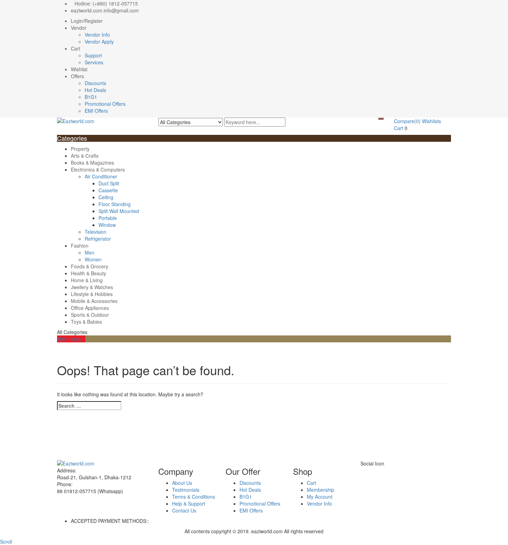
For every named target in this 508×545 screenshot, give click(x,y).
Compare (407, 121)
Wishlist (79, 69)
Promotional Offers (105, 103)
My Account (319, 496)
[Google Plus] (377, 470)
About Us (182, 482)
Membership (320, 489)
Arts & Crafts (84, 155)
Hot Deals (95, 89)
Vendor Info (97, 34)
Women (93, 259)
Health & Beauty (88, 273)
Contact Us (184, 510)
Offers (77, 76)
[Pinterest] (385, 470)
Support (93, 55)
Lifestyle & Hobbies (92, 293)
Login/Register (87, 20)
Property (80, 148)
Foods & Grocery (89, 266)
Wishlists (431, 121)
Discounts (95, 83)
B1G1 (91, 96)
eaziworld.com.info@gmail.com (105, 10)
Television (95, 231)
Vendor (78, 27)
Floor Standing (114, 204)
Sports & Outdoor (90, 314)
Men (89, 252)
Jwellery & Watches (92, 287)
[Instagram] (389, 470)
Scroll (6, 541)
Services (94, 62)
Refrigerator (98, 238)
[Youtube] (381, 470)
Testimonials (185, 489)
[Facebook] (362, 470)
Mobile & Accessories (94, 300)
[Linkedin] (374, 470)
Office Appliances (90, 307)
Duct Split (108, 183)
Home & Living (87, 280)
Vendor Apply (99, 41)
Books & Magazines (92, 162)
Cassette (108, 190)
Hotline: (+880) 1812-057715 (106, 3)
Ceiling (105, 197)
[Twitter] (366, 470)
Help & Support (188, 503)
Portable (107, 217)
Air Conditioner (101, 176)
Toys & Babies (86, 321)
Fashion (79, 245)
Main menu (69, 338)
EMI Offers (96, 110)
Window (107, 224)
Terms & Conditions (193, 496)
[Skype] (370, 470)
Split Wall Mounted (118, 210)
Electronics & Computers (98, 169)
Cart (75, 48)
